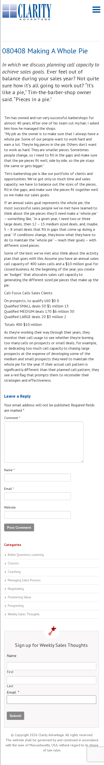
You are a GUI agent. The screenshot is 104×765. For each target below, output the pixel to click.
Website (10, 507)
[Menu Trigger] (96, 9)
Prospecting (16, 606)
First (10, 672)
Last (10, 686)
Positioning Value (19, 597)
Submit (15, 716)
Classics (13, 563)
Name (9, 470)
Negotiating (16, 589)
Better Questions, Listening (26, 555)
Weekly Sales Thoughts (24, 614)
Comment (12, 418)
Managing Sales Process (24, 580)
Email (9, 488)
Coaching (14, 572)
